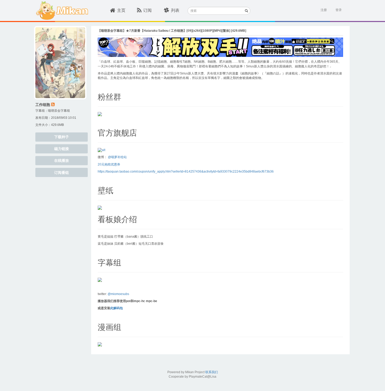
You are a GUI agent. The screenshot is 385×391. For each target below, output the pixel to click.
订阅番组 (61, 172)
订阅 (147, 10)
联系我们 (211, 372)
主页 (121, 10)
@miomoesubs (118, 294)
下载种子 (61, 137)
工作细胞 (42, 105)
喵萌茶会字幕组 (59, 111)
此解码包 (116, 308)
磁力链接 (61, 149)
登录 (339, 10)
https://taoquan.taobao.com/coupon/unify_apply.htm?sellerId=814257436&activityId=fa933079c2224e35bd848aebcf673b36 (186, 171)
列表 (175, 10)
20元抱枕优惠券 (109, 164)
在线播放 (61, 160)
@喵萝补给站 (117, 157)
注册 (324, 10)
